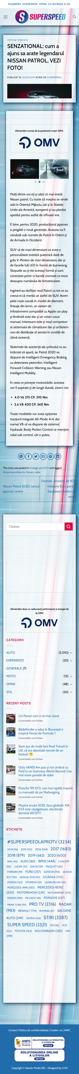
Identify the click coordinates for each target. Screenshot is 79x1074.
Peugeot (33, 897)
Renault (27, 911)
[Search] (74, 17)
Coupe (20, 866)
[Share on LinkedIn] (57, 456)
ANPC (67, 1030)
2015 (26, 849)
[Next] (66, 173)
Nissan (29, 472)
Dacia (36, 866)
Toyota (23, 931)
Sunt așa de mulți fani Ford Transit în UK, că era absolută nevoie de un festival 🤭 (43, 750)
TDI (54, 925)
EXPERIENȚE (15, 660)
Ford (33, 872)
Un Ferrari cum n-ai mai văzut (38, 716)
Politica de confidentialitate (34, 1030)
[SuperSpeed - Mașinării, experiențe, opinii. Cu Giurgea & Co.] (40, 17)
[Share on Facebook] (28, 456)
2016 (41, 849)
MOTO (11, 676)
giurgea (53, 877)
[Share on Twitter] (35, 456)
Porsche (54, 898)
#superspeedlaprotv (14, 472)
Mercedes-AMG (21, 887)
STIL (9, 692)
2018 (16, 855)
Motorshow (31, 892)
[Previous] (13, 173)
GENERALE (14, 668)
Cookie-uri (56, 1030)
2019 (36, 855)
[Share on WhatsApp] (21, 456)
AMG (12, 861)
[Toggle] (71, 652)
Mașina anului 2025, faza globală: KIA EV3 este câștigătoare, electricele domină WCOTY (43, 809)
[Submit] (69, 526)
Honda (14, 882)
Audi (27, 861)
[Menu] (5, 17)
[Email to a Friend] (43, 456)
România (46, 910)
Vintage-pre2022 (17, 40)
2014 (12, 849)
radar (37, 472)
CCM (65, 1068)
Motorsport (59, 892)
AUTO (10, 653)
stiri (56, 917)
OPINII (10, 684)
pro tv (42, 904)
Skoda (33, 918)
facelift (54, 866)
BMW (46, 861)
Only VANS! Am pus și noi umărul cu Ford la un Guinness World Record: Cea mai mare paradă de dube (45, 771)
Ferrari (14, 871)
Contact (13, 1030)
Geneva (52, 871)
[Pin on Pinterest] (50, 456)
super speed (27, 924)
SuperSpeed (54, 77)
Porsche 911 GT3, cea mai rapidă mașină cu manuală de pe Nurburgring (45, 790)
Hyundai (33, 882)
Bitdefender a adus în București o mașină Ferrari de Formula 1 (40, 731)
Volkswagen (49, 931)
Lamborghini (55, 882)
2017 (60, 848)
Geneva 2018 (30, 877)
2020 (56, 855)
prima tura (16, 904)
